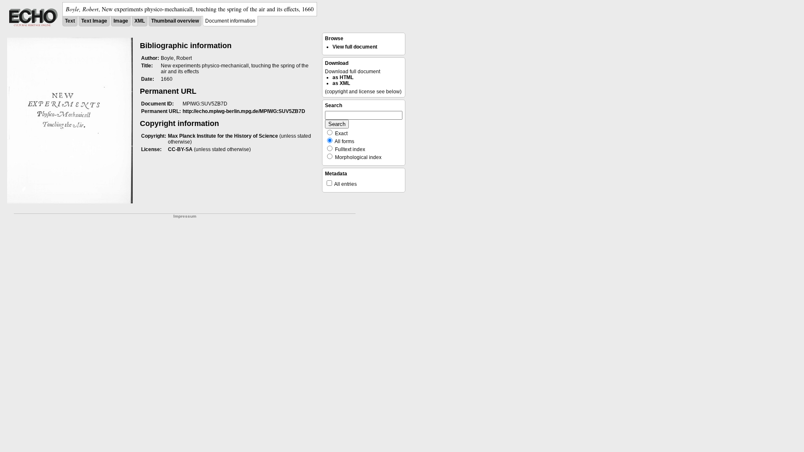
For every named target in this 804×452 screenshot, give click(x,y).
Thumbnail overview (175, 21)
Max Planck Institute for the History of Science (223, 136)
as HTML (342, 77)
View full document (354, 47)
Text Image (94, 21)
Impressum (184, 216)
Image (120, 21)
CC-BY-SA (180, 149)
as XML (341, 83)
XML (139, 21)
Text (70, 21)
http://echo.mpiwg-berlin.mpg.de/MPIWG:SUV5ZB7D (244, 111)
